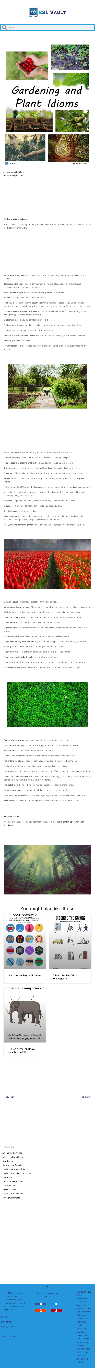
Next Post (87, 1097)
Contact (5, 1317)
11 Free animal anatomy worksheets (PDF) (21, 1050)
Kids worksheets (9, 1185)
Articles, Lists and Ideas (12, 1157)
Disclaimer (6, 1322)
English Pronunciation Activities (16, 1173)
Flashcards (7, 1177)
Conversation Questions (13, 1165)
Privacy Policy (8, 1326)
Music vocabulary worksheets (24, 975)
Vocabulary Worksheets (12, 1194)
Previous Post (10, 1097)
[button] (47, 1286)
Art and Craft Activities (12, 1153)
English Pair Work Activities (14, 1169)
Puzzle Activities (9, 1189)
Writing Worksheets (11, 1198)
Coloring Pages (9, 1161)
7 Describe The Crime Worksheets (65, 977)
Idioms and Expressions (13, 175)
